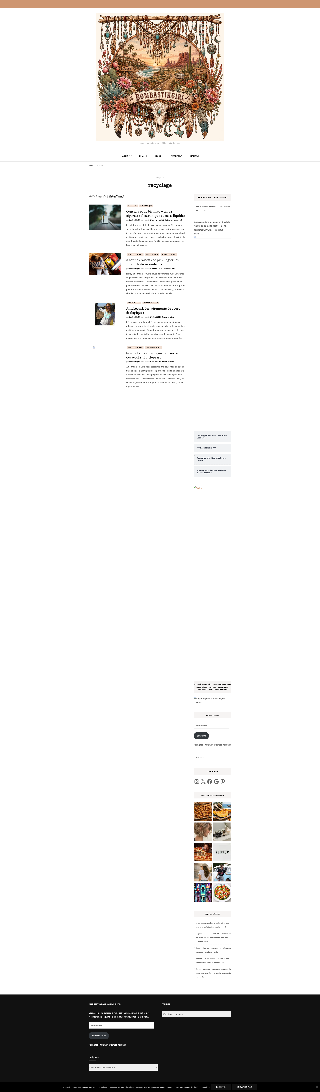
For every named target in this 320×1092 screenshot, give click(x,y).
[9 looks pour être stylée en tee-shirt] (222, 873)
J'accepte (221, 1086)
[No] (317, 1087)
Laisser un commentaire (174, 220)
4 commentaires (168, 317)
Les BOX (158, 156)
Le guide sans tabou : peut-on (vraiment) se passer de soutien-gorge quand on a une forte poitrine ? (213, 937)
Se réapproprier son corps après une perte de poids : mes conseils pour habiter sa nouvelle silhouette (213, 973)
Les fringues (152, 254)
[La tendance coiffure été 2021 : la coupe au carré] (203, 832)
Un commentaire (169, 268)
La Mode (143, 156)
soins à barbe (209, 206)
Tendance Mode (169, 254)
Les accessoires (135, 254)
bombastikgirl (134, 220)
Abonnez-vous (99, 1035)
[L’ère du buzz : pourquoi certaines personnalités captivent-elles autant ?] (203, 893)
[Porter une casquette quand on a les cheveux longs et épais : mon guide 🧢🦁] (203, 873)
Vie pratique (146, 206)
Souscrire (201, 735)
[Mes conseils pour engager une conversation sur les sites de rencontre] (222, 852)
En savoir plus (244, 1086)
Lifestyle (194, 156)
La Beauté (126, 156)
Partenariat (176, 156)
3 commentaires (168, 361)
